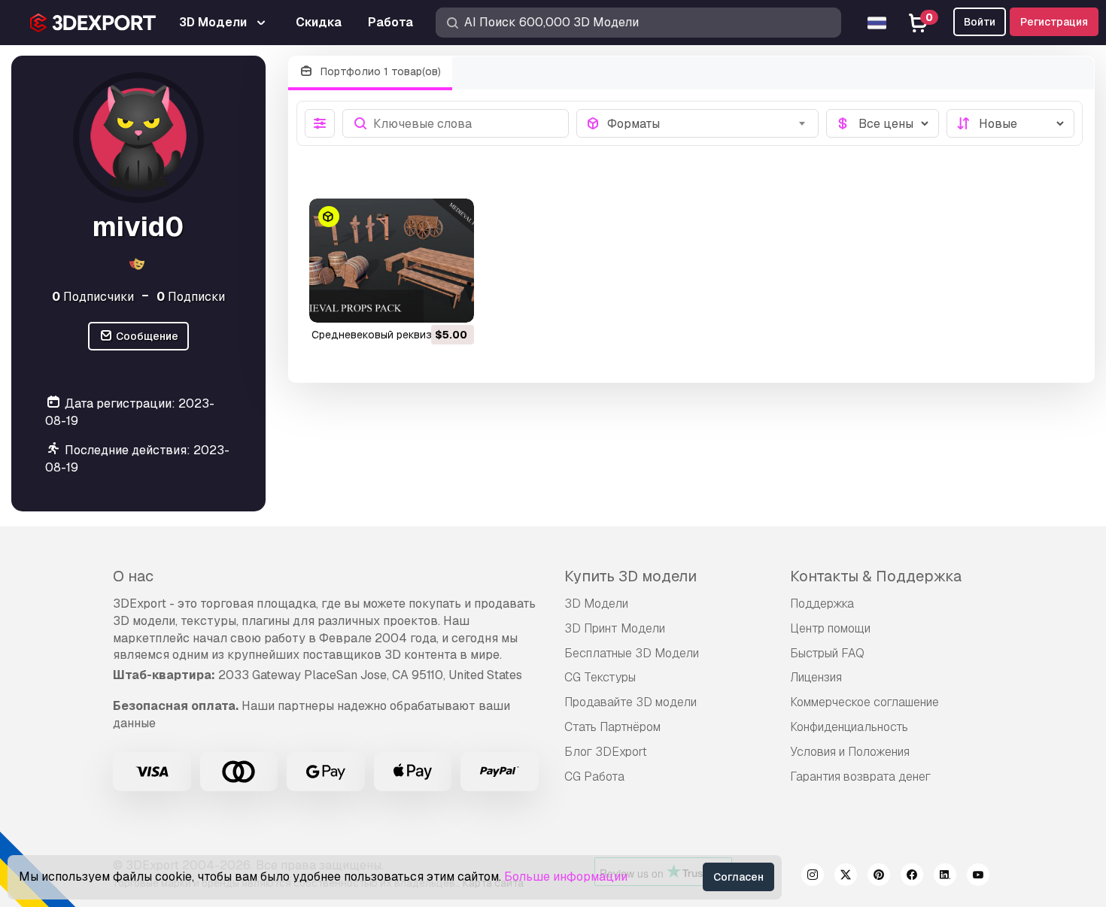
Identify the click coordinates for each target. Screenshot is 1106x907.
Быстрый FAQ (827, 653)
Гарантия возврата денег (860, 776)
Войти (979, 22)
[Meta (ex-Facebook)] (912, 877)
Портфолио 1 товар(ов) (379, 71)
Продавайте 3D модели (630, 702)
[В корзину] (421, 301)
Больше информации (565, 876)
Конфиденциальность (849, 727)
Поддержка (822, 603)
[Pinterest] (879, 877)
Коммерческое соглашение (864, 702)
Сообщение (146, 336)
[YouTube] (978, 877)
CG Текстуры (600, 677)
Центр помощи (830, 628)
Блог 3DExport (605, 752)
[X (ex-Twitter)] (846, 877)
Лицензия (816, 677)
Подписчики (93, 297)
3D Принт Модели (614, 628)
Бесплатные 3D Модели (631, 653)
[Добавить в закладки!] (452, 301)
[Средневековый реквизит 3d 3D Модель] (391, 260)
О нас (133, 576)
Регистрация (1054, 22)
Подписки (190, 297)
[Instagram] (813, 877)
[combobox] (708, 123)
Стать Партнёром (612, 727)
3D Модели (596, 603)
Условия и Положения (850, 752)
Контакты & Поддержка (876, 576)
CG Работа (594, 776)
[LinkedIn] (945, 877)
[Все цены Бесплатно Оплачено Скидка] (882, 123)
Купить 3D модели (630, 576)
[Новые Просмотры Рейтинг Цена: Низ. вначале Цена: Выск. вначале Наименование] (1010, 123)
